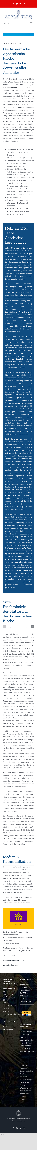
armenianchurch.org (11, 965)
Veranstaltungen (26, 1079)
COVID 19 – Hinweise (24, 1066)
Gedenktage (24, 1082)
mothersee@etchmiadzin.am (14, 960)
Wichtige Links (25, 1088)
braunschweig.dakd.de (11, 1014)
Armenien (23, 1099)
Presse (22, 1085)
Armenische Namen (24, 1095)
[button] (4, 626)
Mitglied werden (26, 1074)
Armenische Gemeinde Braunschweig (19, 1118)
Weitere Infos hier (27, 1051)
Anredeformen (25, 1091)
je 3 (15, 177)
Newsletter (24, 1077)
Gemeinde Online (26, 1071)
